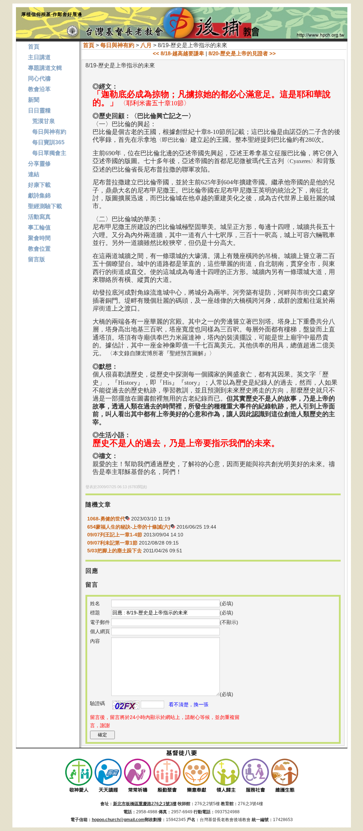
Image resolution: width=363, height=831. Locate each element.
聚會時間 (39, 238)
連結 (33, 174)
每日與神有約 (117, 45)
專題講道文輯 (45, 68)
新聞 (33, 100)
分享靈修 (39, 164)
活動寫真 (39, 217)
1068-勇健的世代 (106, 519)
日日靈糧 (39, 110)
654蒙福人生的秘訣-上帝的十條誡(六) (129, 527)
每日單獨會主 (47, 153)
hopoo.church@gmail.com (118, 819)
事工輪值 (39, 227)
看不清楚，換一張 (188, 704)
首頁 (88, 45)
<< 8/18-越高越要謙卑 (178, 53)
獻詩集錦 (39, 196)
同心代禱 (39, 79)
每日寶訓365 (46, 142)
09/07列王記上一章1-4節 (114, 534)
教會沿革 (39, 89)
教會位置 (39, 249)
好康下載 (39, 185)
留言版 (36, 259)
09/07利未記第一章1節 (112, 543)
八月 (146, 45)
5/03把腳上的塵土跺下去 (114, 550)
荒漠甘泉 (41, 121)
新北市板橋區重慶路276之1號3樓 (145, 803)
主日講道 (39, 57)
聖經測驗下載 (45, 206)
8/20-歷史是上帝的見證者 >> (242, 53)
